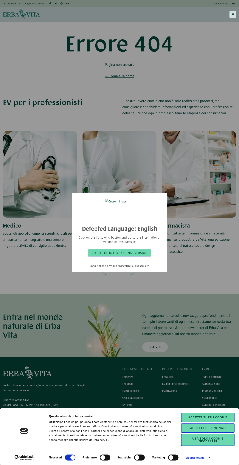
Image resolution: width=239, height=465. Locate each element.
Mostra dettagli (195, 457)
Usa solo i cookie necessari (208, 440)
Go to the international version (120, 253)
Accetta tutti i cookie (207, 417)
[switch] (105, 458)
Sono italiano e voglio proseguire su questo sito (119, 266)
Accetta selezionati (208, 428)
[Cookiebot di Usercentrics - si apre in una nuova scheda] (24, 458)
